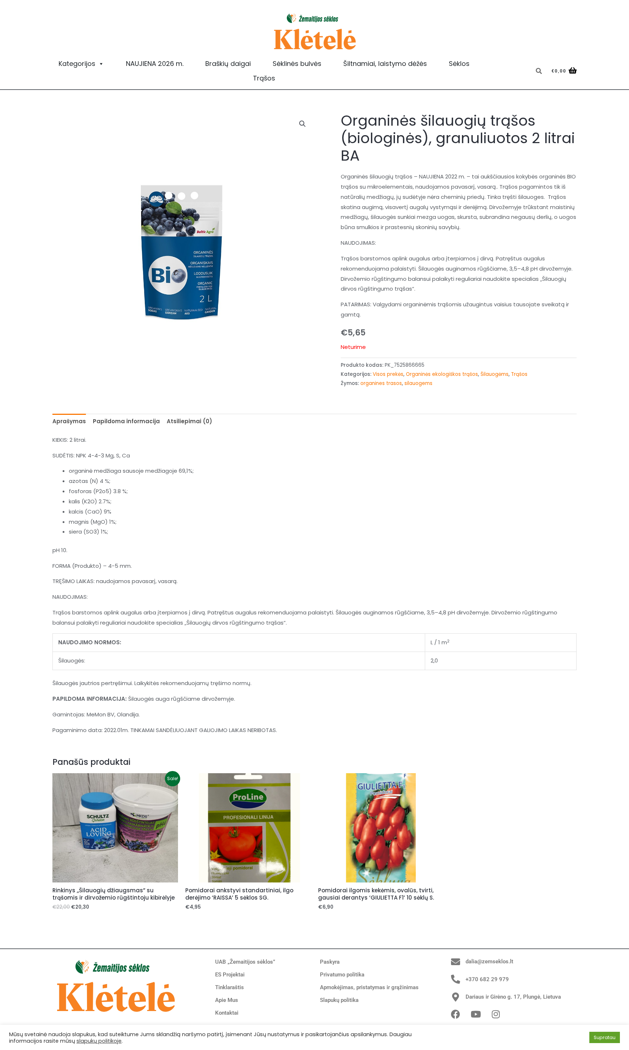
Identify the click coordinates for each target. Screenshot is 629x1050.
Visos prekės (388, 374)
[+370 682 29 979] (455, 979)
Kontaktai (226, 1013)
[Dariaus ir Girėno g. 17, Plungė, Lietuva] (455, 997)
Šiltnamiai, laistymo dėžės (385, 63)
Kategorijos (77, 63)
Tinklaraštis (229, 987)
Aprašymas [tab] (69, 421)
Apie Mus (226, 1000)
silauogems (418, 383)
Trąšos (264, 78)
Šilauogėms (494, 374)
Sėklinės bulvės (297, 63)
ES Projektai (230, 974)
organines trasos (381, 383)
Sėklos (459, 63)
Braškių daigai (228, 63)
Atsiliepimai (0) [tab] (189, 421)
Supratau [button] (605, 1037)
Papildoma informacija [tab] (126, 421)
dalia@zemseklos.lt (489, 961)
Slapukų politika (339, 1000)
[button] (538, 71)
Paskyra (330, 962)
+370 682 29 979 (487, 979)
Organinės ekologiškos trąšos (442, 374)
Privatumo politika (342, 974)
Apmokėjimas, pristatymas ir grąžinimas (369, 987)
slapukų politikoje (99, 1041)
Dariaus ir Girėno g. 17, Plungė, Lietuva (513, 997)
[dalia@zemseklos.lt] (455, 961)
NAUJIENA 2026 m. (154, 63)
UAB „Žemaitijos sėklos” (245, 962)
